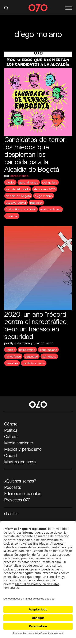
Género (10, 423)
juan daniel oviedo (18, 189)
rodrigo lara (49, 182)
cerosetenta (19, 175)
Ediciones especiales (22, 493)
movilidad (12, 216)
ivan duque (49, 356)
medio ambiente (50, 209)
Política (10, 349)
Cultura (11, 436)
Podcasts (12, 487)
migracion (36, 202)
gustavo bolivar (16, 202)
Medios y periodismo (23, 449)
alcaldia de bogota (18, 196)
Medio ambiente (18, 442)
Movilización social (20, 461)
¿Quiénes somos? (20, 480)
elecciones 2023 (45, 189)
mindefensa (13, 356)
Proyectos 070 (17, 499)
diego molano (44, 196)
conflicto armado (33, 363)
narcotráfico (27, 349)
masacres (12, 363)
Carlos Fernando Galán (21, 209)
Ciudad (10, 182)
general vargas (28, 182)
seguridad (31, 356)
